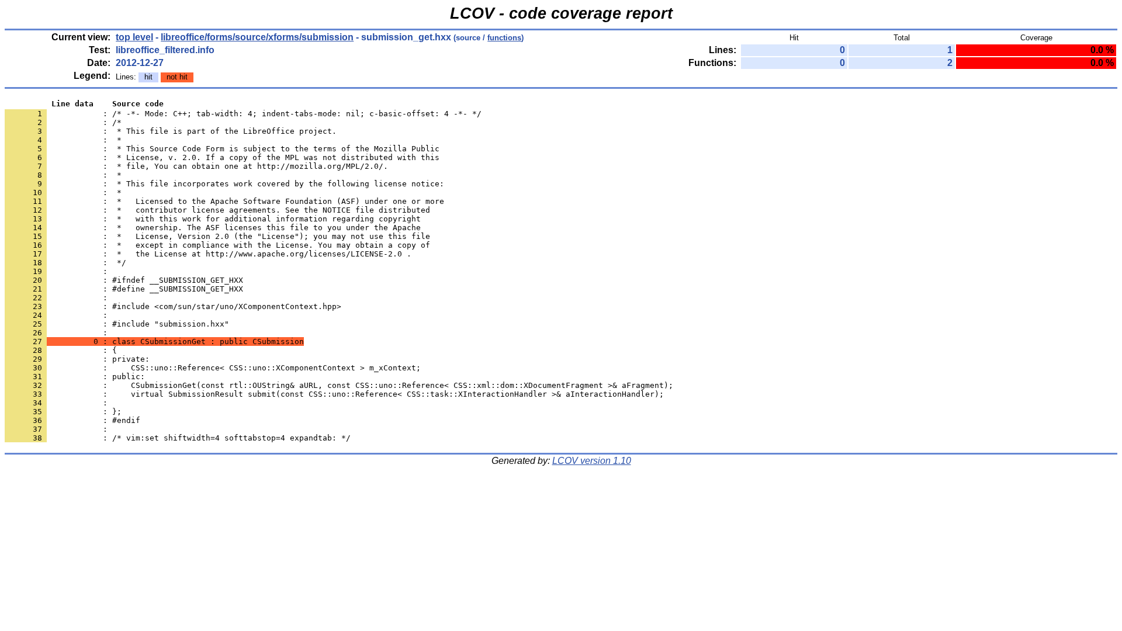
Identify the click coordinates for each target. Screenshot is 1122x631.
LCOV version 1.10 (591, 461)
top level (134, 37)
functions (504, 37)
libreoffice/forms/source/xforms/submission (257, 37)
